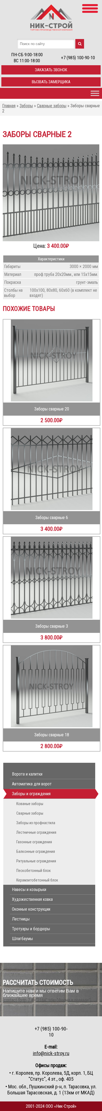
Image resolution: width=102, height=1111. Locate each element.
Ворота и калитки (27, 774)
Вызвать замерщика (51, 81)
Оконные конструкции (31, 909)
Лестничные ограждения (36, 832)
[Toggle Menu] (95, 93)
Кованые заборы (29, 804)
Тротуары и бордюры (31, 928)
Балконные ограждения (35, 851)
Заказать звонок (51, 69)
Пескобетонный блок (33, 870)
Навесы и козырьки (29, 889)
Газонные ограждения (34, 842)
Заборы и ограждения (31, 793)
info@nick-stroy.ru (51, 1053)
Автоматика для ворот (32, 784)
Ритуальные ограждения (36, 861)
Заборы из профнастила (35, 823)
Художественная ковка (32, 899)
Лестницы (21, 919)
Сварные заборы (29, 813)
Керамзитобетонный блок (37, 880)
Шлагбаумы (22, 938)
